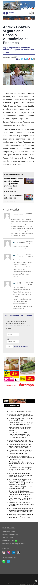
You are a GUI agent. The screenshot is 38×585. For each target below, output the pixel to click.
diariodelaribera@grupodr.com (15, 543)
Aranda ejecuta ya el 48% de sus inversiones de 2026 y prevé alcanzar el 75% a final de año (21, 457)
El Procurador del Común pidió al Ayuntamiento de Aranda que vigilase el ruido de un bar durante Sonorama (21, 492)
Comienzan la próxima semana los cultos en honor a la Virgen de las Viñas (21, 415)
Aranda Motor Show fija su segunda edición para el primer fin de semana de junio (21, 463)
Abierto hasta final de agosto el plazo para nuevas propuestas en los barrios (21, 441)
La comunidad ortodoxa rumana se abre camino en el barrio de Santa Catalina (20, 428)
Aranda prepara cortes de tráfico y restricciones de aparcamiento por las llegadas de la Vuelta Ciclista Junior (20, 498)
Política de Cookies (26, 576)
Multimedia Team (25, 584)
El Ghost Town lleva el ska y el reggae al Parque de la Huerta (21, 419)
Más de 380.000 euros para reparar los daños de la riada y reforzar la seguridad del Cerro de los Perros (21, 515)
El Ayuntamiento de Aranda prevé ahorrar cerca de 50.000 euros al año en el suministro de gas (20, 475)
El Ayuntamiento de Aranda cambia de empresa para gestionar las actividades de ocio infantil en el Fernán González (21, 509)
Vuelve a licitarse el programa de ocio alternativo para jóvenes (20, 487)
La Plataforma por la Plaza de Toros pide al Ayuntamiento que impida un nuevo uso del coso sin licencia (20, 446)
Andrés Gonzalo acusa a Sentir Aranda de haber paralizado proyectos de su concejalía (13, 183)
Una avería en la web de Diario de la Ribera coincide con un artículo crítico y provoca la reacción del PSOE (21, 451)
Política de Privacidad (14, 576)
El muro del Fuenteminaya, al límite (20, 411)
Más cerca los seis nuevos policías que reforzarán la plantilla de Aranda (21, 423)
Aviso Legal (4, 576)
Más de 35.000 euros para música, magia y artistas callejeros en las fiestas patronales (21, 504)
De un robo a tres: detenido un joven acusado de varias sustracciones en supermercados (20, 469)
